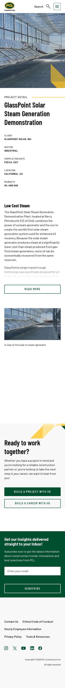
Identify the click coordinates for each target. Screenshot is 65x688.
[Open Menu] (57, 6)
